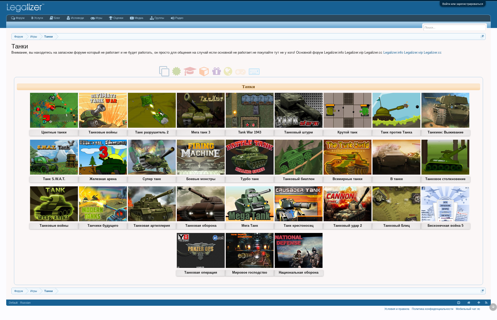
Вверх (479, 303)
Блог (57, 17)
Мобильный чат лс (468, 308)
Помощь (459, 303)
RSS (486, 302)
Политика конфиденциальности (432, 308)
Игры (99, 17)
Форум (20, 17)
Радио (179, 17)
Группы (159, 17)
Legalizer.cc (433, 52)
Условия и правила (396, 308)
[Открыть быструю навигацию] (482, 36)
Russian (25, 302)
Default (13, 302)
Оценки (118, 17)
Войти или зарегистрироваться (462, 3)
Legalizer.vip (413, 52)
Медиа (139, 17)
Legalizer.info (393, 52)
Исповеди (77, 17)
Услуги (38, 17)
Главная (469, 303)
